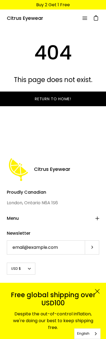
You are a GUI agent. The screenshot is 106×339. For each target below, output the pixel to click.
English (83, 333)
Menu (13, 218)
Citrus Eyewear (25, 18)
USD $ (16, 268)
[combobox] (87, 333)
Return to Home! (53, 99)
